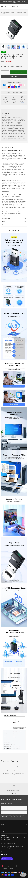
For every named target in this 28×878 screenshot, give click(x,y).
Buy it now (14, 76)
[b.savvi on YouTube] (11, 855)
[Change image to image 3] (13, 47)
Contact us (22, 102)
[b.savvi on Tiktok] (9, 855)
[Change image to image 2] (8, 47)
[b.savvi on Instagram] (7, 855)
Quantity (3, 69)
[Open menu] (2, 6)
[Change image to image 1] (3, 47)
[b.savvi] (14, 6)
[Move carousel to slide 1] (12, 793)
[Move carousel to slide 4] (15, 793)
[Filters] (2, 770)
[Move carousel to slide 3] (14, 793)
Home (2, 10)
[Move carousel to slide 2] (13, 793)
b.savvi (11, 868)
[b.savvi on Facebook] (2, 855)
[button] (4, 66)
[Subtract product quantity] (2, 72)
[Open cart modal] (25, 6)
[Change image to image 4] (18, 47)
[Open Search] (4, 6)
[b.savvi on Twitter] (4, 855)
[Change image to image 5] (24, 47)
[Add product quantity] (8, 72)
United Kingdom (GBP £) (9, 866)
